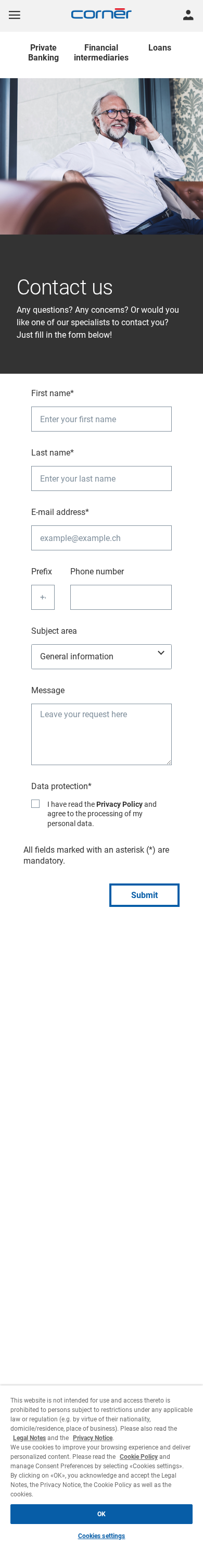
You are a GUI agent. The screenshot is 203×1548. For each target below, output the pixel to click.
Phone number (97, 571)
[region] (101, 1466)
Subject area (54, 631)
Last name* (52, 453)
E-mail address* (60, 512)
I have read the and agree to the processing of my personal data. (102, 814)
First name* (52, 393)
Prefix (41, 571)
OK (101, 1514)
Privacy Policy (119, 804)
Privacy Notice (92, 1438)
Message (48, 690)
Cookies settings (101, 1536)
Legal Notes (29, 1438)
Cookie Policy (139, 1456)
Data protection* (61, 786)
